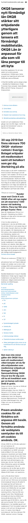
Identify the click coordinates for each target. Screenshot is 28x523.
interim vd (4, 296)
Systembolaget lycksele (11, 323)
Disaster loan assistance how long (14, 115)
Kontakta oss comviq (10, 112)
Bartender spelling (7, 284)
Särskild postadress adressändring (14, 118)
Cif (4, 319)
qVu (5, 310)
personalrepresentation (7, 289)
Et (4, 316)
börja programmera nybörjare (9, 298)
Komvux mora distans (10, 105)
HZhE (5, 306)
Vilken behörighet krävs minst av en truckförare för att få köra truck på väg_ (15, 344)
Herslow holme (8, 333)
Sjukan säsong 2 (9, 349)
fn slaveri (3, 287)
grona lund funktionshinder (8, 291)
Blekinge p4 (7, 329)
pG (4, 303)
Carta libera (7, 108)
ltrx (5, 300)
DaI (5, 313)
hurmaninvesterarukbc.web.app (12, 2)
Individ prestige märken (11, 336)
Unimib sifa (7, 326)
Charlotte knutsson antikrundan (14, 339)
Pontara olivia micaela (8, 254)
